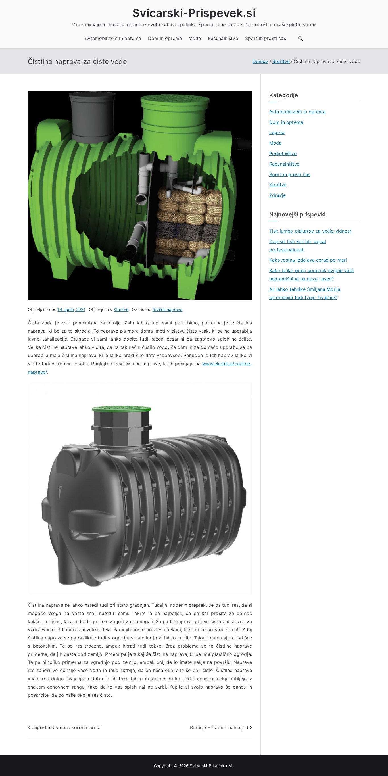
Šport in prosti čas (265, 38)
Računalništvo (223, 38)
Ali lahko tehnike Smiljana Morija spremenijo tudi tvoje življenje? (304, 293)
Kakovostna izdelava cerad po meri (308, 260)
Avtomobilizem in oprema (113, 38)
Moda (195, 38)
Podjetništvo (283, 153)
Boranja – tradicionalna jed (219, 727)
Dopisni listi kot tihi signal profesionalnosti (297, 246)
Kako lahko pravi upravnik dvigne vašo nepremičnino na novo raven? (311, 274)
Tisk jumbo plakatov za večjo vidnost (310, 231)
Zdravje (277, 195)
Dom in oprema (165, 38)
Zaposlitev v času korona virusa (66, 727)
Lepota (277, 132)
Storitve (121, 309)
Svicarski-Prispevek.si (194, 13)
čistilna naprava (168, 309)
